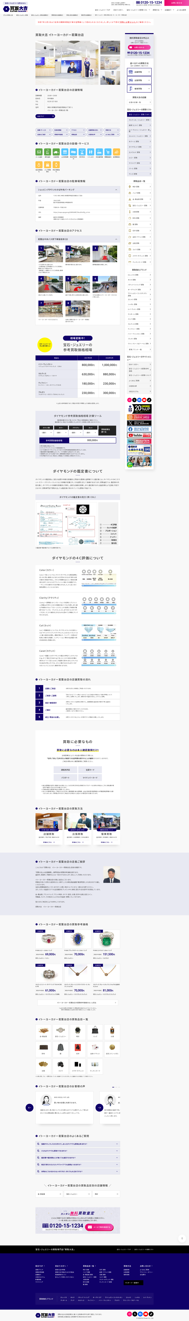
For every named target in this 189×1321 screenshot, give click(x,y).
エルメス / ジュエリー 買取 (138, 136)
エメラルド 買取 (134, 152)
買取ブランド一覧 (135, 349)
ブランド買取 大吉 (8, 15)
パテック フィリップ (83, 1297)
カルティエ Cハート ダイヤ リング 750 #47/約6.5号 (48, 985)
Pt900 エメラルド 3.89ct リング (102, 950)
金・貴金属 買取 (138, 199)
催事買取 (106, 834)
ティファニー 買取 (134, 329)
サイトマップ (39, 1282)
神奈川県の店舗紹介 (72, 15)
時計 (96, 1194)
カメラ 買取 (136, 249)
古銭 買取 (136, 243)
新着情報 (38, 1279)
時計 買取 (136, 186)
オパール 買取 (134, 141)
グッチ (72, 1300)
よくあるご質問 (110, 134)
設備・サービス (41, 130)
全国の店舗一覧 (135, 102)
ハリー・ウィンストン (105, 1300)
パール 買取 (133, 168)
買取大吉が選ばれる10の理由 (64, 1272)
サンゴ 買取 (133, 174)
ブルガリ (41, 392)
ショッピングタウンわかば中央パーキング (56, 189)
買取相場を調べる (105, 430)
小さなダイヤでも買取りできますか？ (54, 1151)
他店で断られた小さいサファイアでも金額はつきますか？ (61, 1164)
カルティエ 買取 (133, 324)
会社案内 (143, 1275)
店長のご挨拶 (41, 134)
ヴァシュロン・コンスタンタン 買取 (137, 294)
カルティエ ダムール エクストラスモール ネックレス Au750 (77, 985)
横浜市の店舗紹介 (86, 15)
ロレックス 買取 (133, 275)
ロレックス (64, 1297)
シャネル (137, 1297)
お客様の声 (91, 134)
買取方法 (108, 130)
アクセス (73, 130)
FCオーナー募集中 (132, 1283)
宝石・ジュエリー (39, 958)
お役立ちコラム (134, 391)
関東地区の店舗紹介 (57, 15)
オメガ (72, 1297)
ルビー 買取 (133, 157)
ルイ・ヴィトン (147, 1297)
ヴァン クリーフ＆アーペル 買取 (138, 343)
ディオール (64, 1300)
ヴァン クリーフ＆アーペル (131, 1300)
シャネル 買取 (132, 304)
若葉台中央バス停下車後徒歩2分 (53, 239)
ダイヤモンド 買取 (135, 147)
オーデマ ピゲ (97, 1297)
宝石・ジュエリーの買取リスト (139, 375)
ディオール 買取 (133, 314)
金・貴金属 (41, 1194)
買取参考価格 (58, 134)
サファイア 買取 (134, 163)
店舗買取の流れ (93, 130)
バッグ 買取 (136, 193)
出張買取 (77, 834)
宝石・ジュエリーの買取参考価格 (139, 369)
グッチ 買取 (132, 319)
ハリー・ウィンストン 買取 (136, 334)
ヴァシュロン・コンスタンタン (113, 1297)
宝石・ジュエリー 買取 (140, 205)
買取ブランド (39, 1270)
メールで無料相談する (102, 1227)
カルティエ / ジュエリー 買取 (139, 120)
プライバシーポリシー (146, 1272)
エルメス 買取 (132, 299)
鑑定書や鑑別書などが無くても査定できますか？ (58, 1157)
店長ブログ (40, 116)
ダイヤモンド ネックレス (80, 994)
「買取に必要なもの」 (127, 22)
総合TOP (39, 1266)
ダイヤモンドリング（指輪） (53, 994)
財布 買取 (136, 218)
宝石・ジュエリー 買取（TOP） (139, 114)
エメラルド (106, 958)
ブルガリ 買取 (132, 338)
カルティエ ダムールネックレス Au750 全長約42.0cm (106, 985)
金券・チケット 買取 (139, 237)
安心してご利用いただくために (64, 1277)
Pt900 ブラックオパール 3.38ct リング (75, 950)
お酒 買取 (136, 212)
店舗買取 (49, 834)
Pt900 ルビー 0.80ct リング (43, 950)
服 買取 (135, 224)
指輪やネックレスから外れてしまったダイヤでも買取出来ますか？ (64, 1144)
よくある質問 (181, 10)
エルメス (128, 1297)
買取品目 (74, 134)
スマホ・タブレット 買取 (140, 256)
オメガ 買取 (132, 280)
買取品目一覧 (88, 1266)
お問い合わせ (139, 47)
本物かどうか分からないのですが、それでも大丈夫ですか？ (61, 1171)
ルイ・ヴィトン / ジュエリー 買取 (139, 131)
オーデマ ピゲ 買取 (134, 289)
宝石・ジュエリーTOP (102, 10)
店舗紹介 (38, 1275)
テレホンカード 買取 (139, 262)
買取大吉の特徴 (60, 1270)
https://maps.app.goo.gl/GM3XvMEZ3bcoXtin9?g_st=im (71, 212)
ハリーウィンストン (45, 364)
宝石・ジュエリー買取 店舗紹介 (39, 15)
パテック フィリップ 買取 (136, 284)
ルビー (47, 958)
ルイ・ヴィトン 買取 (134, 309)
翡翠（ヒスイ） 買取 (135, 125)
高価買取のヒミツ (60, 1275)
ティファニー (43, 382)
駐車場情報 (57, 130)
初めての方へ (118, 10)
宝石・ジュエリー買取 (22, 15)
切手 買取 (136, 230)
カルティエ (42, 373)
